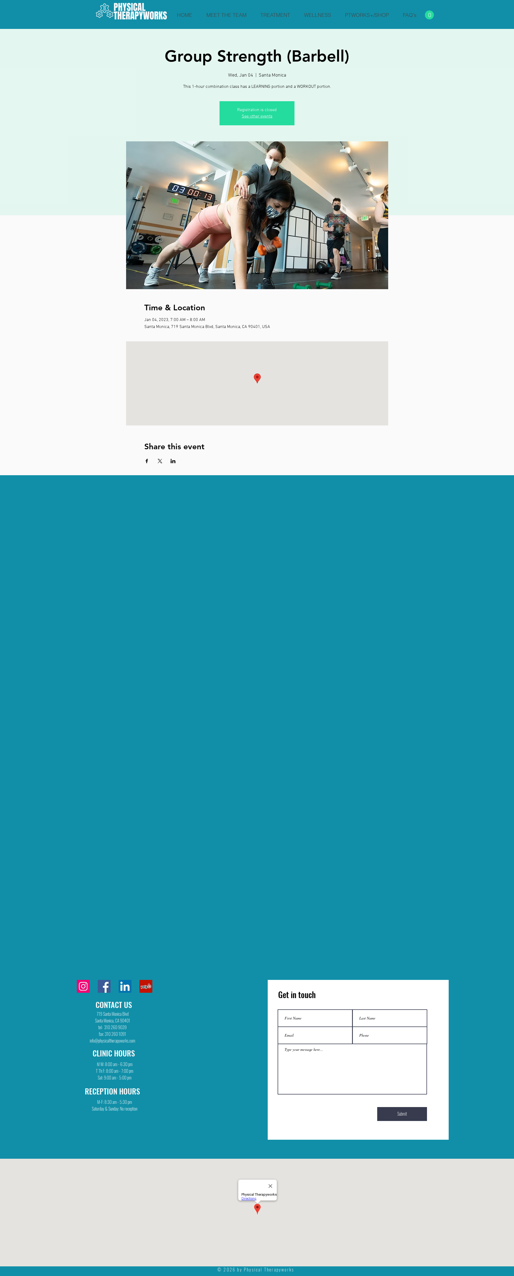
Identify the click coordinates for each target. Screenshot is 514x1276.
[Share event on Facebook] (146, 461)
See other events (257, 116)
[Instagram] (83, 986)
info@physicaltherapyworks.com (112, 1040)
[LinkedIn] (125, 986)
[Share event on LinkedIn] (173, 461)
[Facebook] (104, 986)
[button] (429, 15)
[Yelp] (145, 986)
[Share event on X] (159, 461)
